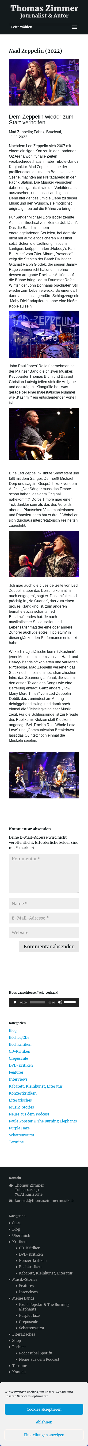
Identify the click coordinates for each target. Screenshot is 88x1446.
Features (16, 1072)
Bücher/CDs (19, 1037)
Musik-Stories (21, 1107)
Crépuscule (18, 1058)
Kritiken (19, 1242)
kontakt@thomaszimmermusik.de (44, 1200)
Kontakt (19, 1372)
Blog (13, 1030)
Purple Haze (19, 1128)
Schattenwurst (21, 1135)
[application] (44, 1002)
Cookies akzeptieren (44, 1409)
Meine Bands (23, 1298)
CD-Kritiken (19, 1051)
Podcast (19, 1347)
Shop (16, 1340)
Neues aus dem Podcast (29, 1114)
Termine (16, 1142)
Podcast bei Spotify (35, 1353)
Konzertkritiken (23, 1093)
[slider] (70, 1002)
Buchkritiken (20, 1044)
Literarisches (20, 1100)
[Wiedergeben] (15, 1002)
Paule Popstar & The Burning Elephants (43, 1121)
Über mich (21, 1235)
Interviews (18, 1079)
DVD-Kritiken (21, 1065)
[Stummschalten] (60, 1002)
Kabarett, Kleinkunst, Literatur (35, 1086)
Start (16, 1223)
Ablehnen (44, 1422)
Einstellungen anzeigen (44, 1435)
